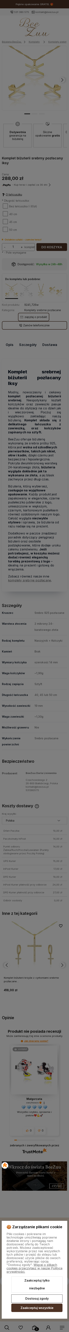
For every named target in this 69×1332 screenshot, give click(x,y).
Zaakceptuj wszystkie (37, 1308)
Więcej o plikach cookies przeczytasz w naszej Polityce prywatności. (34, 1268)
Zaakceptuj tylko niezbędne (37, 1284)
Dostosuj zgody (37, 1298)
